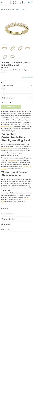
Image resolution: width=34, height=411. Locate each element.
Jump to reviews (27, 77)
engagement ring (6, 126)
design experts (6, 148)
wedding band (12, 160)
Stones (3, 95)
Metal (2, 82)
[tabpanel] (17, 28)
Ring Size (3, 89)
